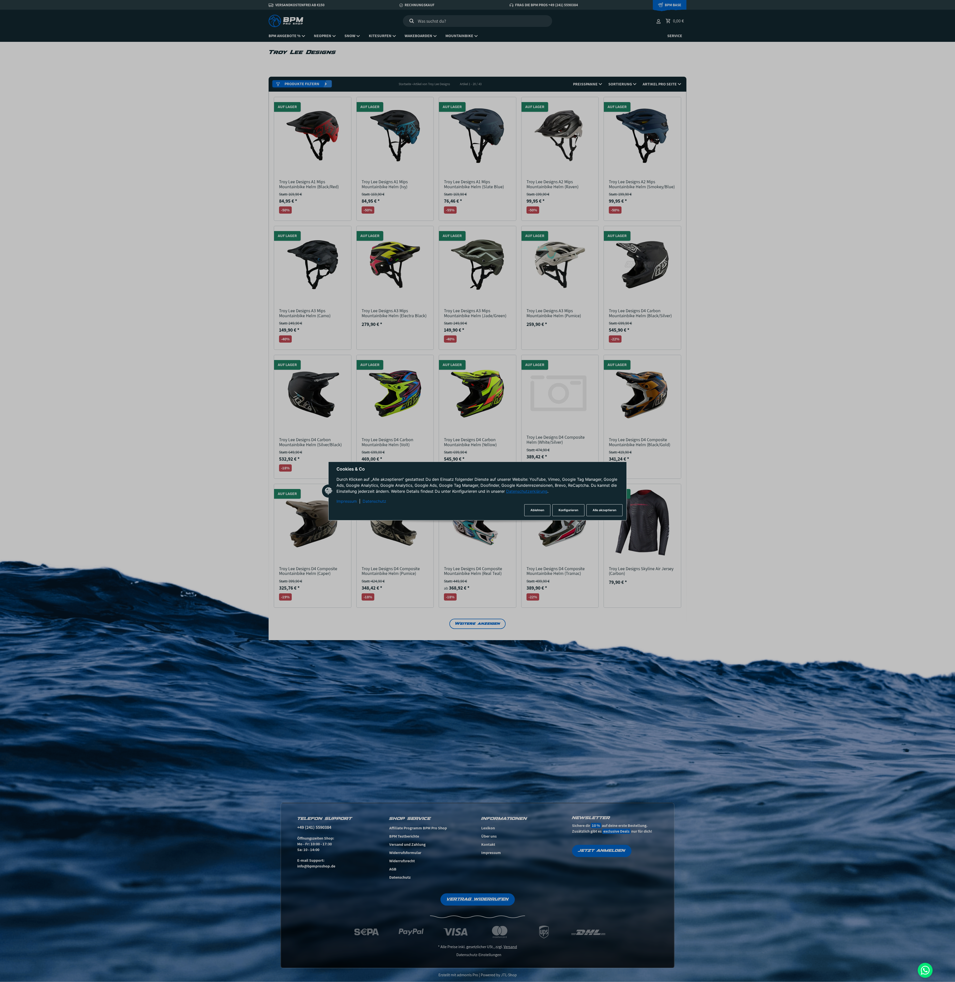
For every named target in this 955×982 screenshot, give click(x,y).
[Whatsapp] (925, 970)
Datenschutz (374, 501)
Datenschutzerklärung (526, 491)
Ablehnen (537, 510)
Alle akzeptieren (604, 510)
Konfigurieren (568, 510)
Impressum (346, 501)
